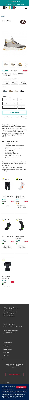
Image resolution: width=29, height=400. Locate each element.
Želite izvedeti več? (11, 397)
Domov (3, 16)
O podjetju (6, 352)
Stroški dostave (7, 349)
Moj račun (6, 355)
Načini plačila (7, 346)
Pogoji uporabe (7, 342)
